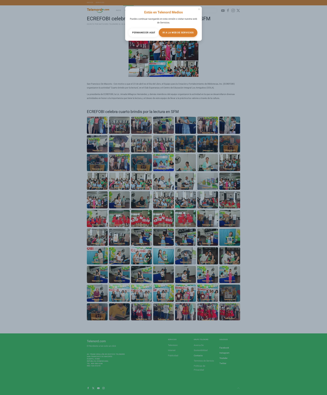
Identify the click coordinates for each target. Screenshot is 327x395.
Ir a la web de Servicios (178, 32)
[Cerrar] (199, 9)
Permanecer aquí (143, 32)
